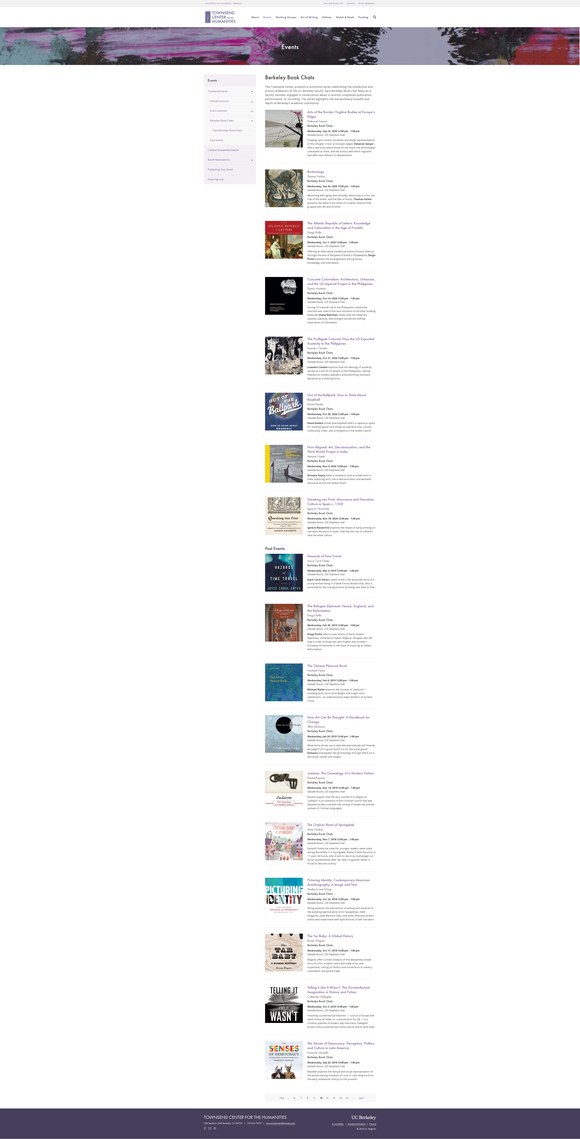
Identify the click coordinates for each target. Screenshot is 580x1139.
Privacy (372, 1124)
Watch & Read (345, 17)
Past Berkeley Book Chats (227, 130)
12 (335, 1098)
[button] (252, 91)
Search (374, 17)
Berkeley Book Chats (222, 120)
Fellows (326, 17)
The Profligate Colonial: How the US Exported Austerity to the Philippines (340, 341)
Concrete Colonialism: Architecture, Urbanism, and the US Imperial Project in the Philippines (341, 281)
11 (329, 1098)
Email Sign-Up (216, 179)
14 (348, 1098)
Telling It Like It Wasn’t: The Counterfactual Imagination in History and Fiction (338, 989)
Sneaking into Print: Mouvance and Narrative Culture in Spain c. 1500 (340, 501)
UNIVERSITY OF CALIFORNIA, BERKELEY (223, 3)
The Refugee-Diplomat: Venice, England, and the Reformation (340, 608)
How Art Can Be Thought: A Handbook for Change (338, 719)
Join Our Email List (333, 3)
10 (322, 1099)
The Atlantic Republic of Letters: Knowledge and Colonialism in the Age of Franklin (338, 225)
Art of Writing (309, 17)
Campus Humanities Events (223, 150)
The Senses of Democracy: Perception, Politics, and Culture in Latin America (341, 1045)
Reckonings (315, 171)
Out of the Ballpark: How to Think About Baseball (336, 397)
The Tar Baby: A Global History (330, 936)
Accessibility (337, 1124)
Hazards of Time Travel (324, 556)
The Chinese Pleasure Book (327, 665)
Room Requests (367, 3)
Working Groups (286, 17)
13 (342, 1098)
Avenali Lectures (219, 101)
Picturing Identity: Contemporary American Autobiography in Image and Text (338, 882)
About (255, 17)
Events (267, 17)
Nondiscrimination (357, 1124)
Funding (363, 17)
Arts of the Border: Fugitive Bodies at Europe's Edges (341, 114)
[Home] (221, 17)
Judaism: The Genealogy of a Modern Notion (340, 773)
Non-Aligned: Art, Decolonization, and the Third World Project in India (338, 449)
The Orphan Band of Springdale (330, 824)
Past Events (216, 140)
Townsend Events (218, 91)
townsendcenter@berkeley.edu (280, 1123)
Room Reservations (219, 159)
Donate (351, 3)
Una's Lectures (218, 110)
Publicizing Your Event (220, 169)
